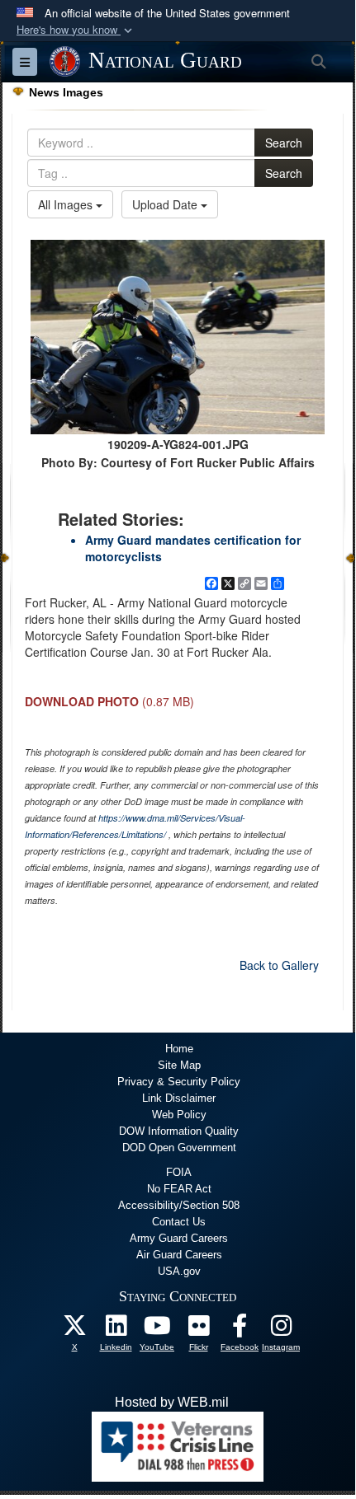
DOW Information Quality (179, 1131)
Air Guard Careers (179, 1254)
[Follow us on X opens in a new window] (74, 1330)
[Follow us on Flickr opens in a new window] (198, 1330)
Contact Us (179, 1222)
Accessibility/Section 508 (179, 1205)
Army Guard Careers (179, 1238)
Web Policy (179, 1114)
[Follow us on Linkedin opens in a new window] (115, 1330)
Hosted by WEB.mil (172, 1402)
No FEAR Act (179, 1189)
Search (283, 142)
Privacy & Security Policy (178, 1081)
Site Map (179, 1065)
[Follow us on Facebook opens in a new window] (239, 1330)
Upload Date (166, 204)
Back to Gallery (279, 965)
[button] (76, 30)
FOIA (179, 1172)
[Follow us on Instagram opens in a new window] (280, 1330)
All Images (67, 204)
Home (179, 1048)
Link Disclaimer (179, 1098)
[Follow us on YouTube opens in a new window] (157, 1330)
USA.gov (179, 1271)
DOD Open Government (179, 1147)
